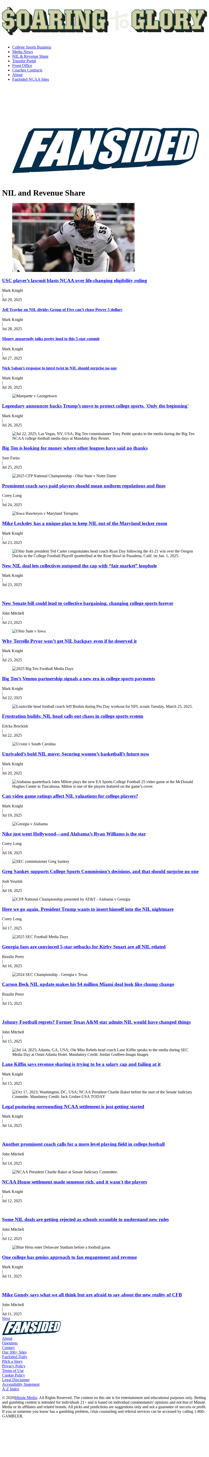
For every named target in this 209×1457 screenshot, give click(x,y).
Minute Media (25, 1397)
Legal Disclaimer (16, 1380)
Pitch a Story (12, 1361)
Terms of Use (13, 1370)
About (7, 1338)
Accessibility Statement (21, 1384)
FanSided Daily (14, 1357)
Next (6, 1318)
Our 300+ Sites (14, 1352)
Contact (8, 1347)
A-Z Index (10, 1389)
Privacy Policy (13, 1366)
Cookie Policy (13, 1375)
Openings (10, 1343)
